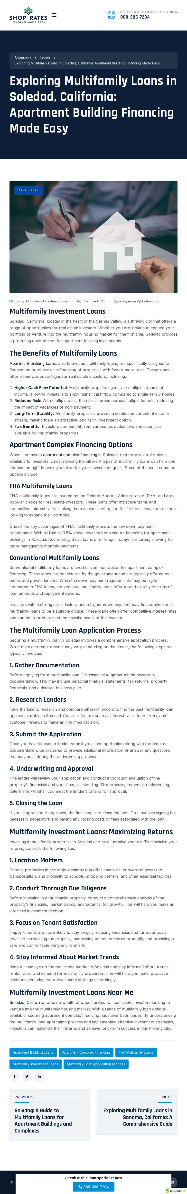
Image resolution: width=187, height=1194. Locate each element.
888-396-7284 (135, 17)
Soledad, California (26, 1002)
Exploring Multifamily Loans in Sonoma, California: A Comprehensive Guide (137, 1117)
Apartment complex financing (86, 1052)
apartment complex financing (70, 454)
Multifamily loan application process (96, 1064)
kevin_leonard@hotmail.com (139, 301)
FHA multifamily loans (136, 1052)
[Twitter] (27, 1076)
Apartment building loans (32, 363)
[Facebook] (14, 1076)
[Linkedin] (39, 1076)
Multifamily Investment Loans (48, 301)
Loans (18, 301)
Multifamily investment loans (35, 1064)
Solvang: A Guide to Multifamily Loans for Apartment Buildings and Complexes (43, 1120)
